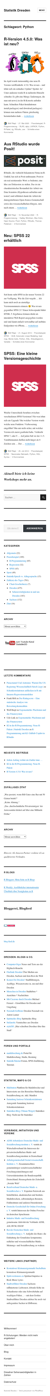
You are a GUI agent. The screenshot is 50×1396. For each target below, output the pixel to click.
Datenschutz (10, 1381)
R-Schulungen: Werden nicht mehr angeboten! (21, 1337)
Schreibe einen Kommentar (24, 341)
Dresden (13, 587)
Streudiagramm (37, 338)
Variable (7, 341)
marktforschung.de (15, 1053)
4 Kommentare (20, 223)
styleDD (10, 1026)
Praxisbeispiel (37, 123)
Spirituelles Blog (14, 1018)
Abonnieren (35, 528)
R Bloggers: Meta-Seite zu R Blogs (19, 879)
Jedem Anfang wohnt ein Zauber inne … (24, 759)
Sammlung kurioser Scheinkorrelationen (24, 1099)
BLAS (22, 126)
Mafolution (11, 1087)
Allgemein (11, 552)
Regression (14, 564)
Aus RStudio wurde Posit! (22, 146)
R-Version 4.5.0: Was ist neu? (23, 41)
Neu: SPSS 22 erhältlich (17, 238)
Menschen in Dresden (16, 991)
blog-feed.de (9, 941)
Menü (42, 10)
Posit (18, 221)
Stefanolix (11, 1022)
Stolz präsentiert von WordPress (31, 1390)
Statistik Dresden (17, 10)
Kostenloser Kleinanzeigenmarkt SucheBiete (26, 1268)
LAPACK (33, 126)
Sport (9, 572)
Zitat (9, 603)
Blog (6, 1351)
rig (12, 129)
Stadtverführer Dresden (17, 1283)
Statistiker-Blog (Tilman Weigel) (21, 1110)
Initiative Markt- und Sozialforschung (23, 1218)
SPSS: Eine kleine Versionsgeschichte (22, 356)
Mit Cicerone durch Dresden (19, 999)
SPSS (6, 336)
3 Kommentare (18, 457)
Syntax (7, 457)
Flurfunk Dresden (14, 971)
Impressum (9, 1365)
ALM (13, 336)
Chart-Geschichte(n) (18, 584)
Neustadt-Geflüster (15, 1010)
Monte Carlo (13, 338)
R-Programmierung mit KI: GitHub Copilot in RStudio (26, 733)
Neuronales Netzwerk (19, 454)
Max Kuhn (38, 218)
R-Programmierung (17, 560)
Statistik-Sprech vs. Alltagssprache (22, 576)
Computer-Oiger (14, 964)
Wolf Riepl (12, 123)
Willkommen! (10, 1328)
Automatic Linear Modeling (27, 336)
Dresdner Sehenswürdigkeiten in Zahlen (20, 1373)
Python (41, 126)
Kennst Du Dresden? (16, 979)
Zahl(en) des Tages (15, 580)
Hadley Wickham (26, 218)
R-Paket (7, 129)
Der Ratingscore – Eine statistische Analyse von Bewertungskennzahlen (23, 702)
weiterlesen (29, 115)
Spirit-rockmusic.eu (15, 1275)
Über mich (9, 1345)
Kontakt (7, 1358)
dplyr (27, 126)
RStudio (18, 129)
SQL (28, 338)
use (23, 129)
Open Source (9, 221)
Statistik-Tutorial (14, 1060)
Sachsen (13, 599)
